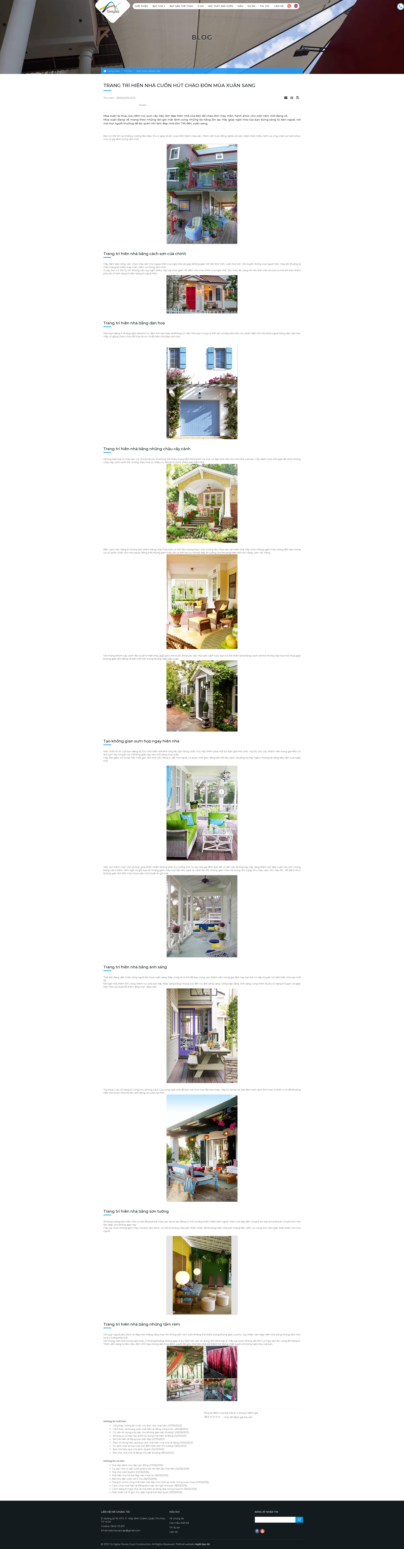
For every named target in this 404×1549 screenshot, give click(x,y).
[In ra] (292, 97)
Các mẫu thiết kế (179, 1522)
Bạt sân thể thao (181, 6)
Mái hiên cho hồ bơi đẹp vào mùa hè (133, 1475)
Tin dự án (174, 1527)
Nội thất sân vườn (220, 6)
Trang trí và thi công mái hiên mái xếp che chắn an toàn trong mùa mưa (153, 1482)
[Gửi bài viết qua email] (286, 97)
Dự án (251, 6)
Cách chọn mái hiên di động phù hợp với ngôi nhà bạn (142, 1485)
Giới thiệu (141, 6)
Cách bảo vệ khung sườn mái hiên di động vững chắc (143, 1429)
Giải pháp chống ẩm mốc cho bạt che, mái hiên (140, 1425)
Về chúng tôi (176, 1518)
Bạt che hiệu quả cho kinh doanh (132, 1449)
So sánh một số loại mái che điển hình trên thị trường (143, 1445)
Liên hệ (279, 6)
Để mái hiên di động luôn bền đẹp (132, 1439)
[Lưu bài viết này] (298, 97)
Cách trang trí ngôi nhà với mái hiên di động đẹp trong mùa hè (147, 1488)
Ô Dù (201, 6)
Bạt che (158, 6)
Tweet (142, 104)
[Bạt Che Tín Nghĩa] (110, 7)
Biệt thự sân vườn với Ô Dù (127, 1478)
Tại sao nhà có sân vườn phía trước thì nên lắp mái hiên (143, 1468)
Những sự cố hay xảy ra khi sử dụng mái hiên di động (143, 1435)
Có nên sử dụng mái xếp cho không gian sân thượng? (143, 1432)
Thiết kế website (192, 1544)
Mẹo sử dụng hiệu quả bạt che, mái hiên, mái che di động (146, 1442)
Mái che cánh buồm (123, 1471)
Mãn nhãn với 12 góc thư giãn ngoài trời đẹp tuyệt (140, 1492)
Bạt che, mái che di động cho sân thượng (136, 1452)
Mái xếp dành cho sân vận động (130, 1465)
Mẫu (240, 6)
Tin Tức (265, 6)
